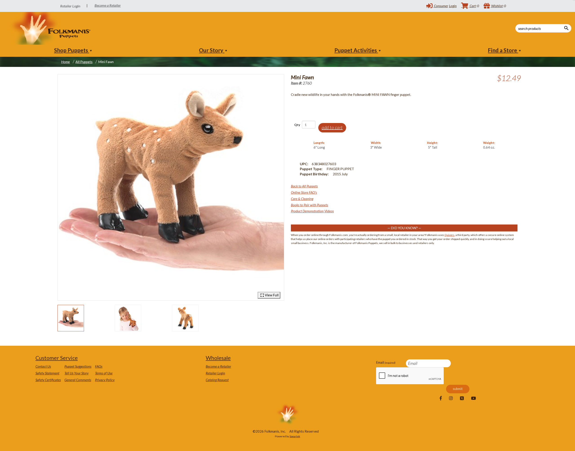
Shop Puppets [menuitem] (71, 50)
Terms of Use (104, 373)
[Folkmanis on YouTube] (473, 398)
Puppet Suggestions (77, 366)
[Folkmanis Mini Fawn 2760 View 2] (128, 318)
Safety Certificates (48, 380)
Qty (297, 125)
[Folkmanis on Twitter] (461, 398)
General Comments (77, 380)
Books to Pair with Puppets (309, 205)
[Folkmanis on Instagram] (450, 398)
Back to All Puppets (304, 186)
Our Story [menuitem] (211, 50)
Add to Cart (332, 127)
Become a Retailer (108, 5)
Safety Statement (47, 373)
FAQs (98, 366)
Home (65, 62)
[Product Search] (566, 28)
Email (385, 362)
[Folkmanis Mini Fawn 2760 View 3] (185, 318)
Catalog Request (217, 380)
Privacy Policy (105, 380)
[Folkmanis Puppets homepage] (50, 28)
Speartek (295, 436)
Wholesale (218, 357)
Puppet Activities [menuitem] (356, 50)
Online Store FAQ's (304, 192)
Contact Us (43, 366)
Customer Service (56, 357)
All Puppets (84, 62)
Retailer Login (215, 373)
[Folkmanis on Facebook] (440, 398)
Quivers (449, 235)
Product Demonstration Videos (312, 211)
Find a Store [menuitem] (503, 50)
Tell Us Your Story (76, 373)
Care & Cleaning (302, 199)
